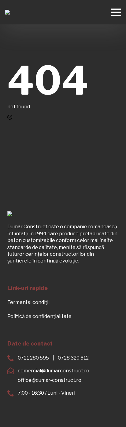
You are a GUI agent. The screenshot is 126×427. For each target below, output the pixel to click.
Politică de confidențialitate (39, 316)
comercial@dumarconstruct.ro (53, 371)
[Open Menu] (116, 12)
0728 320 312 (73, 358)
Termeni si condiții (28, 302)
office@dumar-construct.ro (49, 380)
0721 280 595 (33, 358)
